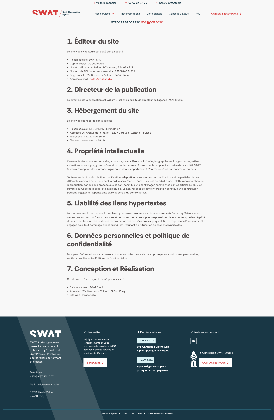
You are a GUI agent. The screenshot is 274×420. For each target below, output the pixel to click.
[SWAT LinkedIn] (194, 341)
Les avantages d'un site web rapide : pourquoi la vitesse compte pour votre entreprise (153, 349)
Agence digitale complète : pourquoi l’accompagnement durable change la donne (153, 368)
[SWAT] (56, 14)
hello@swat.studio (101, 79)
